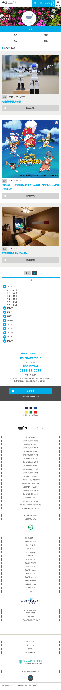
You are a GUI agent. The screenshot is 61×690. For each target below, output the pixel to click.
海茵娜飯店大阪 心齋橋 (30, 473)
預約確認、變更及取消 (30, 397)
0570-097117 (30, 358)
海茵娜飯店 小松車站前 (30, 494)
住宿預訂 (54, 3)
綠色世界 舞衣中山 (30, 577)
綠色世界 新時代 (30, 566)
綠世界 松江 (30, 548)
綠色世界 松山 (30, 556)
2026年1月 (13, 305)
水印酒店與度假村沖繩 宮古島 (30, 620)
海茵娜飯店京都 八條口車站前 (30, 480)
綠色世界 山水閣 (30, 541)
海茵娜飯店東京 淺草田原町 (30, 483)
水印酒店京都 (30, 616)
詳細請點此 (30, 108)
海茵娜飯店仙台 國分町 (30, 501)
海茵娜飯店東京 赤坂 (30, 458)
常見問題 (41, 3)
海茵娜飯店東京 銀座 (30, 451)
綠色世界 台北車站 (30, 570)
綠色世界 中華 (30, 573)
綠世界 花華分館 (30, 584)
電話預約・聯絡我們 (47, 3)
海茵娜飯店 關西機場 (30, 487)
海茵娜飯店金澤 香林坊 (30, 490)
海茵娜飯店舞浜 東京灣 (30, 441)
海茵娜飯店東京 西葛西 (30, 448)
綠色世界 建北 (30, 545)
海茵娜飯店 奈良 (30, 497)
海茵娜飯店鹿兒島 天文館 (30, 508)
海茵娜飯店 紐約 (30, 519)
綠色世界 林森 (30, 552)
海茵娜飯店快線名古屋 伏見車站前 (30, 505)
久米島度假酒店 (30, 641)
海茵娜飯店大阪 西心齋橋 (31, 469)
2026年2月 (13, 302)
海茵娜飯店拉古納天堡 (30, 444)
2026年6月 (13, 293)
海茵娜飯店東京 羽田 (30, 465)
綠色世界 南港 (30, 588)
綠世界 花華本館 (30, 580)
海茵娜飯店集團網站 (30, 437)
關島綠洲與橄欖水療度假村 (30, 671)
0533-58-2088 (30, 371)
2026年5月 (13, 296)
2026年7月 (13, 290)
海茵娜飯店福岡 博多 (30, 476)
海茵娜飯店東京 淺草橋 (30, 462)
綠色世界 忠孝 (30, 559)
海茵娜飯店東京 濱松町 (30, 455)
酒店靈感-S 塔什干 (30, 652)
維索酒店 (30, 649)
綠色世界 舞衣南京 (30, 563)
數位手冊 (35, 3)
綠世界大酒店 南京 (30, 538)
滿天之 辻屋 (30, 645)
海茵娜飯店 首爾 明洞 (30, 515)
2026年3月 (13, 299)
